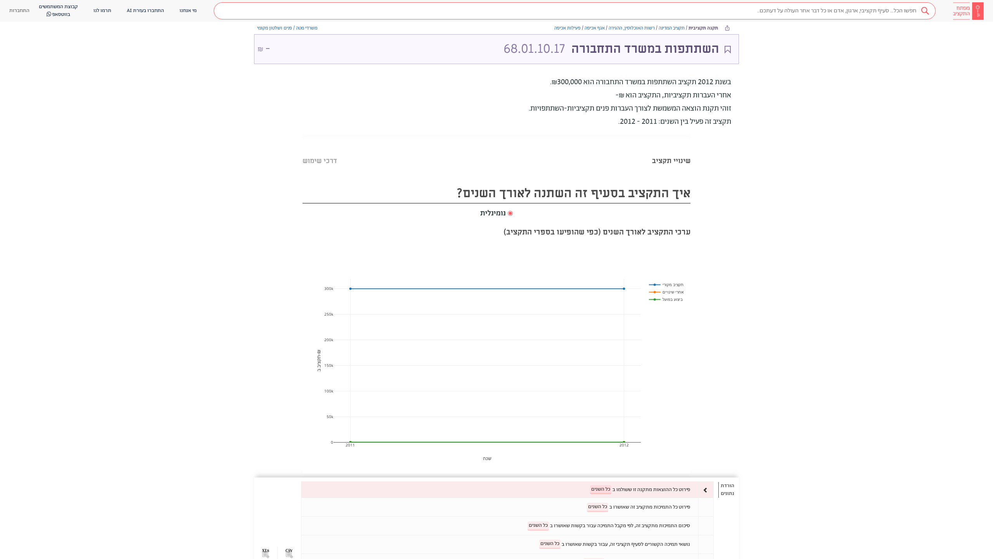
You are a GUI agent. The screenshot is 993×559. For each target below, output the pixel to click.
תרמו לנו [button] (102, 10)
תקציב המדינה (672, 28)
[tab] (671, 151)
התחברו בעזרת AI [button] (145, 10)
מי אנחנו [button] (188, 10)
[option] (507, 489)
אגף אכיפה (595, 28)
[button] (575, 10)
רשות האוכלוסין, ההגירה (632, 28)
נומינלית (493, 213)
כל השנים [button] (600, 489)
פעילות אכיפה (567, 28)
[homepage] (968, 11)
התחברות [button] (19, 10)
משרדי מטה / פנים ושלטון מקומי (287, 28)
